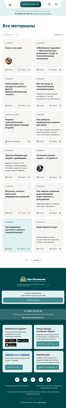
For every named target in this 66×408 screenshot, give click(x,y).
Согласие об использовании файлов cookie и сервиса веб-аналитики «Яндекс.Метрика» (33, 393)
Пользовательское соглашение (17, 386)
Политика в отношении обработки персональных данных (49, 387)
